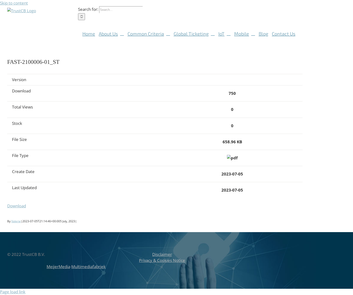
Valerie (16, 221)
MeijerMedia (58, 266)
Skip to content (14, 3)
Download (16, 206)
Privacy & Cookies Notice (162, 260)
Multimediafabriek (88, 266)
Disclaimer (162, 254)
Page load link (12, 292)
